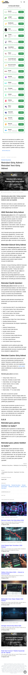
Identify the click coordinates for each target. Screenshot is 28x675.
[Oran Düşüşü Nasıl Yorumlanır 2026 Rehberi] (14, 534)
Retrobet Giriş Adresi (11, 157)
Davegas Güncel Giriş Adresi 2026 (11, 625)
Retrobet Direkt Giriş (5, 485)
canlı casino (21, 366)
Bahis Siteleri (4, 569)
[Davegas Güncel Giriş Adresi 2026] (14, 614)
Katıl (22, 11)
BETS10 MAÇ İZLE (6, 150)
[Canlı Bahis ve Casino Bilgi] (6, 1)
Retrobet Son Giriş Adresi (14, 486)
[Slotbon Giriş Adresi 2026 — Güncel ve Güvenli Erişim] (14, 561)
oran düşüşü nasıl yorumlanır (14, 542)
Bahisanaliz (4, 542)
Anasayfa (3, 157)
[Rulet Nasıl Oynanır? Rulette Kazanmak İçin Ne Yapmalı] (14, 639)
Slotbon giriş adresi (13, 569)
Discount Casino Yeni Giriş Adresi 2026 (12, 520)
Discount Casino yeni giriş (11, 517)
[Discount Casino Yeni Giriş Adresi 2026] (14, 509)
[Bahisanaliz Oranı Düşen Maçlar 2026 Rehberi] (14, 588)
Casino (2, 517)
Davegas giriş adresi (13, 622)
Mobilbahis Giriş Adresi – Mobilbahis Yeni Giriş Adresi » (14, 466)
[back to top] (25, 672)
